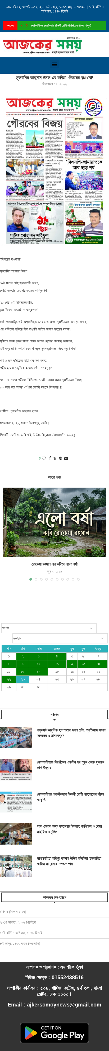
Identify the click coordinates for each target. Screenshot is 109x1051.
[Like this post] (44, 458)
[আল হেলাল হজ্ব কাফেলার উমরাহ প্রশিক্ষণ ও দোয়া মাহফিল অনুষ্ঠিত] (16, 834)
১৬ (22, 672)
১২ (72, 664)
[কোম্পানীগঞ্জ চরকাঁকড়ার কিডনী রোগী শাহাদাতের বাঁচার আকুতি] (16, 801)
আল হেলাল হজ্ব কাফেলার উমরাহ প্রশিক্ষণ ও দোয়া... (58, 25)
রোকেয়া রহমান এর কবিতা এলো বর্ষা (54, 564)
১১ (57, 664)
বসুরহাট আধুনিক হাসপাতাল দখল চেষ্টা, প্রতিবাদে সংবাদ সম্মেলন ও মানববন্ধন (71, 733)
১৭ (38, 672)
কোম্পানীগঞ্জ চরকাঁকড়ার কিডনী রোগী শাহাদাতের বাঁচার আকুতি (70, 797)
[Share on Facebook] (50, 458)
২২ (9, 679)
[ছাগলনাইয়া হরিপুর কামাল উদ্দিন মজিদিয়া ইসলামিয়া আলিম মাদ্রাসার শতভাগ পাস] (16, 866)
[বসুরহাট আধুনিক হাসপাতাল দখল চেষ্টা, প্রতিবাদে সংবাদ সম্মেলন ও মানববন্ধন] (16, 737)
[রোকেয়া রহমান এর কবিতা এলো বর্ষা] (54, 522)
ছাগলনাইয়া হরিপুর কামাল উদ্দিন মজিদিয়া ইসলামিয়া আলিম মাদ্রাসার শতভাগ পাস (69, 861)
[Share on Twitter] (55, 458)
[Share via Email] (66, 458)
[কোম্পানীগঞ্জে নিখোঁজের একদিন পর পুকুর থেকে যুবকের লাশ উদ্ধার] (16, 769)
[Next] (27, 25)
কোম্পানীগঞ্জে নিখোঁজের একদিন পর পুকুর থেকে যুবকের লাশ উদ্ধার (70, 765)
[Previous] (22, 25)
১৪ (98, 664)
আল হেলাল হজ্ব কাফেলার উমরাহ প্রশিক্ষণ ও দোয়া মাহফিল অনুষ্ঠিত (69, 829)
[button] (54, 64)
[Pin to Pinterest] (60, 458)
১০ (38, 664)
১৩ (83, 664)
